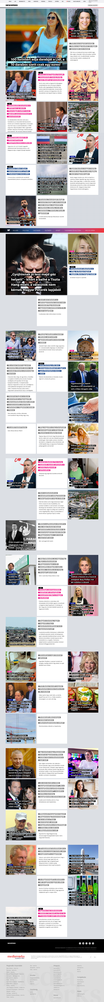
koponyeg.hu (80, 981)
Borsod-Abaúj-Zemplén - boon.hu (15, 974)
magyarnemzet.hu (34, 977)
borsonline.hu (57, 997)
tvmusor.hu (56, 989)
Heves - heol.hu (10, 985)
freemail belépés (92, 5)
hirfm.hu (79, 996)
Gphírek (57, 1)
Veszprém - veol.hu (35, 967)
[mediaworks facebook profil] (90, 957)
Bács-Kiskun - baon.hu (12, 968)
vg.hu (31, 992)
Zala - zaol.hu (33, 969)
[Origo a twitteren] (83, 943)
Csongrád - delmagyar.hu (13, 976)
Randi (69, 1)
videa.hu (79, 983)
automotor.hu (57, 970)
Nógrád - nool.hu (10, 991)
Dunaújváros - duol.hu (12, 977)
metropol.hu (80, 967)
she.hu (79, 971)
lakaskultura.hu (57, 972)
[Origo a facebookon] (80, 943)
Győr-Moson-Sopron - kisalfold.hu (15, 981)
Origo (10, 1)
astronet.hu (56, 968)
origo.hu (32, 983)
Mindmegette (22, 1)
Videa (29, 1)
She (62, 1)
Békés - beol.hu (10, 972)
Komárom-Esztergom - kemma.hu (15, 989)
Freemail (43, 1)
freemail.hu (80, 979)
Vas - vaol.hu (33, 965)
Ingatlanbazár (76, 1)
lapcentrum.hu (81, 985)
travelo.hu (56, 981)
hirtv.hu (32, 981)
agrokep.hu (33, 994)
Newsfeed (36, 1)
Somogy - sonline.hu (11, 993)
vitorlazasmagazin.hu (59, 985)
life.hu (78, 969)
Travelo (50, 1)
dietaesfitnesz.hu (58, 983)
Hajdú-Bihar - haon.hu (12, 983)
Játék (84, 1)
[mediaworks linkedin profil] (94, 957)
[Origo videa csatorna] (90, 943)
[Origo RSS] (93, 943)
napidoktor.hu (57, 977)
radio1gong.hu (81, 994)
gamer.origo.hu (57, 974)
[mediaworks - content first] (16, 957)
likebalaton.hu (57, 976)
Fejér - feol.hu (10, 979)
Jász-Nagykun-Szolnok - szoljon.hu (15, 987)
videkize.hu (56, 987)
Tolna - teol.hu (10, 997)
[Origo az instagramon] (86, 943)
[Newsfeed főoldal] (12, 943)
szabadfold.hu (33, 979)
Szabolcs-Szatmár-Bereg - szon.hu (15, 995)
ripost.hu (79, 965)
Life (15, 1)
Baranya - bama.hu (11, 970)
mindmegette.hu (58, 979)
